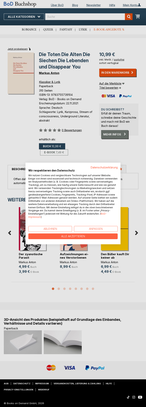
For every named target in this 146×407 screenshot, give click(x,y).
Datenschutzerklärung (104, 167)
